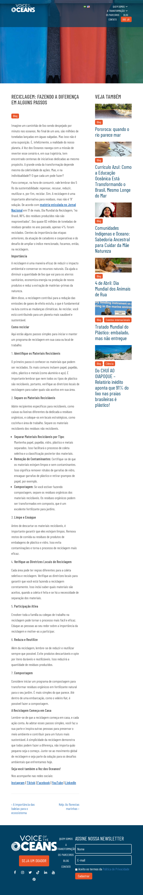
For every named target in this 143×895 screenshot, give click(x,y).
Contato (112, 19)
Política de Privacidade (116, 869)
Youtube (53, 874)
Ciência (110, 363)
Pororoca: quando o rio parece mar (112, 132)
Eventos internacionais (118, 320)
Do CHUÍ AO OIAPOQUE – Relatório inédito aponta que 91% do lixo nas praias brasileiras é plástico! (112, 387)
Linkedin (45, 874)
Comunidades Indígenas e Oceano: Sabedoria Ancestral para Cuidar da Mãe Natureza (112, 239)
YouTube (57, 783)
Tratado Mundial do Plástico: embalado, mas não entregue (112, 332)
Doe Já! (126, 19)
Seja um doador (34, 860)
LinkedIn (70, 783)
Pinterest (34, 881)
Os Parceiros (112, 15)
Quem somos (119, 6)
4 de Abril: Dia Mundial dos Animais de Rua (112, 288)
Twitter (30, 874)
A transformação (116, 10)
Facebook (43, 783)
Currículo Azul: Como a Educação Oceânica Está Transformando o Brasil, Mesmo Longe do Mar (113, 181)
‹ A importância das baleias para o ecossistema (23, 808)
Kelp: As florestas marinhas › (69, 806)
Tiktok (31, 783)
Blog (125, 15)
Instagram (18, 783)
